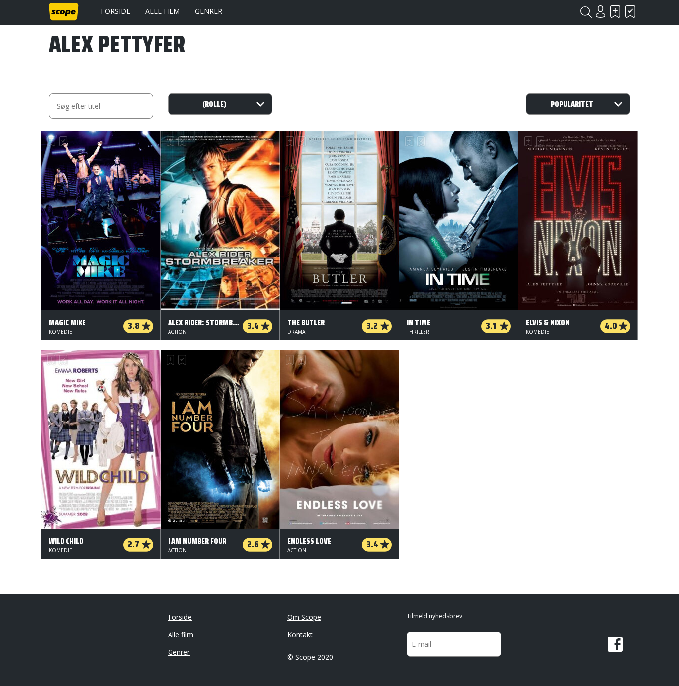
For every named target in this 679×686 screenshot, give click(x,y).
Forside (115, 11)
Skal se (615, 11)
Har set (630, 11)
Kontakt (300, 634)
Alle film (162, 11)
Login (600, 11)
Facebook (615, 644)
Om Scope (304, 617)
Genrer (208, 11)
